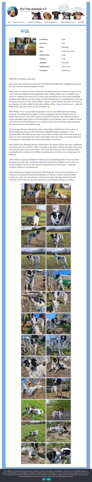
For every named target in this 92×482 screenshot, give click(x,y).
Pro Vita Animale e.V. (33, 9)
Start (9, 22)
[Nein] (90, 475)
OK (44, 479)
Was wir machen (18, 22)
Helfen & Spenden (50, 22)
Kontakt (81, 22)
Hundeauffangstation (67, 22)
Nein (48, 479)
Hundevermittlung (34, 22)
